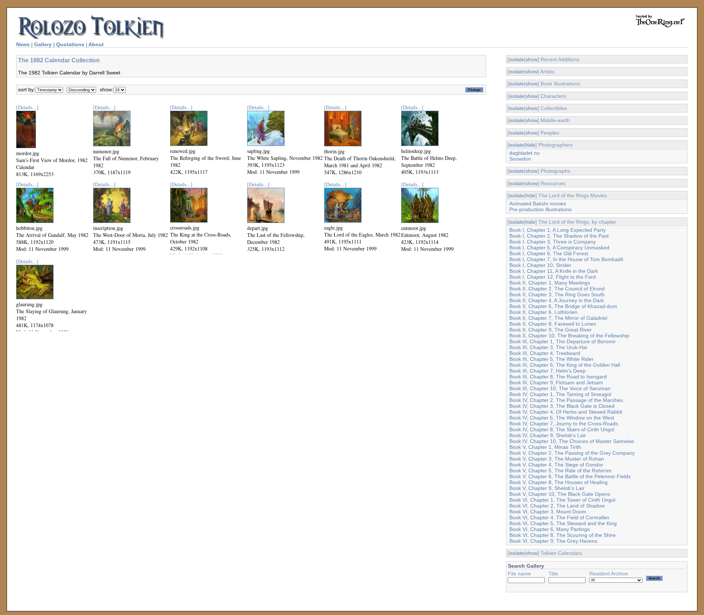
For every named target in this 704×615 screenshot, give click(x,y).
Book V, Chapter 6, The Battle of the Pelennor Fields (570, 476)
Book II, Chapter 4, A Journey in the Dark (556, 300)
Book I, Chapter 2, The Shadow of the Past (559, 236)
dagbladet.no (524, 153)
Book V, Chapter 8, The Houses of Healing (558, 482)
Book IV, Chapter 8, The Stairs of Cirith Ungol (561, 429)
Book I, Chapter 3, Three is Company (552, 242)
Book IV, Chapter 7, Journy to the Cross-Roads (563, 424)
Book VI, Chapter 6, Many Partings (549, 529)
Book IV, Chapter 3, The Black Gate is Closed (562, 406)
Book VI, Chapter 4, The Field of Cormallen (559, 517)
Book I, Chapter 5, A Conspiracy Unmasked (559, 247)
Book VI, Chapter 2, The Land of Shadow (557, 506)
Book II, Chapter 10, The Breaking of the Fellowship (569, 335)
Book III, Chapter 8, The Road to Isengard (558, 377)
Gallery (43, 44)
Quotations (70, 44)
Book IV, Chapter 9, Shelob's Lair (547, 435)
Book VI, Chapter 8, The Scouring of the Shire (562, 535)
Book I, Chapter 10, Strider (540, 265)
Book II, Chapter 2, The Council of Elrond (557, 289)
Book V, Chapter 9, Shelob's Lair (546, 488)
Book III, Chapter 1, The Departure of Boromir (562, 341)
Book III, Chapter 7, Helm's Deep (547, 371)
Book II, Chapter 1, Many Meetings (549, 283)
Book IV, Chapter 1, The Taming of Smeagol (560, 394)
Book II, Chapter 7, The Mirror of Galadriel (558, 318)
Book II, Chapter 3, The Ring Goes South (557, 294)
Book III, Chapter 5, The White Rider (551, 359)
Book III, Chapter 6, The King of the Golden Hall (564, 365)
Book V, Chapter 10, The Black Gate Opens (559, 494)
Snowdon (520, 159)
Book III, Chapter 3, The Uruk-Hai (548, 347)
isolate (516, 59)
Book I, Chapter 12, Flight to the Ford (552, 277)
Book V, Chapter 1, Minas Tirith (545, 447)
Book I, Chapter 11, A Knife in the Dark (553, 271)
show (531, 59)
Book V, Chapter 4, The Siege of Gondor (556, 465)
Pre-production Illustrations (540, 209)
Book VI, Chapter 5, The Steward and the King (563, 523)
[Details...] (27, 107)
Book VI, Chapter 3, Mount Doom (547, 512)
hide (530, 145)
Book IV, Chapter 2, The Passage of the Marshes (566, 400)
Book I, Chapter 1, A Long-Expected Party (557, 230)
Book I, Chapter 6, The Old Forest (548, 253)
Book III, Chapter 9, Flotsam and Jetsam (556, 382)
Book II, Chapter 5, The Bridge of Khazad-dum (563, 306)
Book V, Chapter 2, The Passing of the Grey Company (572, 453)
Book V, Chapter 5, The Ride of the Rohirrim (560, 470)
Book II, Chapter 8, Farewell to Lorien (552, 324)
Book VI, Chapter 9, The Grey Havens (553, 541)
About (96, 44)
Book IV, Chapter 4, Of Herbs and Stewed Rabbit (565, 412)
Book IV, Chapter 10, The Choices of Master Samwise (571, 441)
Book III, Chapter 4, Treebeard (544, 353)
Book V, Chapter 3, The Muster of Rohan (556, 459)
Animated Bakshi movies (537, 203)
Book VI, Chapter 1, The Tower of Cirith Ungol (562, 500)
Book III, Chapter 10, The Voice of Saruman (559, 388)
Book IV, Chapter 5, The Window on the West (561, 418)
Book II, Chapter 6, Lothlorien (543, 312)
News (23, 44)
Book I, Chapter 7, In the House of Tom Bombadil (566, 259)
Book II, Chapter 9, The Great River (550, 330)
